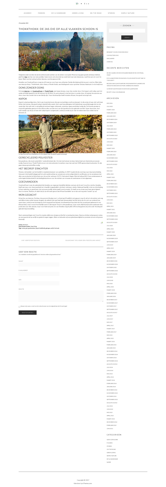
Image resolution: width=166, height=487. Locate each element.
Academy (28, 13)
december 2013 (112, 390)
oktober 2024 (111, 122)
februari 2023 (111, 151)
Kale (75, 483)
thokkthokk (42, 228)
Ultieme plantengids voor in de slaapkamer (122, 89)
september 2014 (112, 361)
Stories (111, 13)
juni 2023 (110, 142)
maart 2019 (111, 251)
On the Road (96, 13)
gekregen (48, 228)
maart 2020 (111, 232)
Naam (21, 261)
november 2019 (112, 238)
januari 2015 (111, 348)
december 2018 (112, 261)
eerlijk (52, 228)
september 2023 (112, 135)
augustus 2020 (112, 222)
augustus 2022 (112, 164)
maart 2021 (111, 209)
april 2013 (110, 415)
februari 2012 (111, 425)
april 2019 (110, 248)
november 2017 (112, 303)
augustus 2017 (112, 312)
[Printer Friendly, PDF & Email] (102, 223)
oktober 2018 (111, 267)
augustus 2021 (112, 196)
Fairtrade (56, 228)
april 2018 (110, 287)
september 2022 (112, 161)
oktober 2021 (111, 190)
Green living (78, 13)
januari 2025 (111, 116)
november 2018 (112, 264)
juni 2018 (110, 280)
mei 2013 (109, 412)
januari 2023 (111, 155)
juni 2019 (110, 245)
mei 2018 (109, 283)
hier (26, 77)
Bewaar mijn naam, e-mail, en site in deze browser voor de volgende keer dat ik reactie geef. (44, 306)
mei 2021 (109, 203)
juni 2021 (110, 200)
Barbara (25, 224)
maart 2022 (111, 177)
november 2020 (112, 216)
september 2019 (112, 242)
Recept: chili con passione (116, 92)
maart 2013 (111, 419)
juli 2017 (110, 316)
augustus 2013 (112, 403)
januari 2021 (111, 213)
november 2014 (112, 354)
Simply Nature (127, 13)
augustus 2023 (112, 138)
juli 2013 (110, 406)
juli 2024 (110, 126)
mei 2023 (109, 145)
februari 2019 (111, 254)
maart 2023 (111, 148)
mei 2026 (109, 103)
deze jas (27, 91)
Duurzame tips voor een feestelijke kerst (83, 240)
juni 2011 (110, 428)
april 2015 (110, 338)
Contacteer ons (112, 55)
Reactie (21, 289)
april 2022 (110, 174)
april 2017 (110, 325)
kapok (37, 228)
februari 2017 (111, 332)
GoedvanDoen (37, 91)
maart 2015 (111, 341)
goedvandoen (31, 228)
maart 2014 (111, 380)
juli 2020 (110, 225)
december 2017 (112, 299)
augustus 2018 (112, 274)
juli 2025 (110, 106)
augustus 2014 (112, 364)
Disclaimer (110, 58)
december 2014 (112, 351)
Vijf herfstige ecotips (30, 240)
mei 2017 (109, 322)
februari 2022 (111, 180)
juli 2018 (110, 277)
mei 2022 (109, 171)
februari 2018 (111, 293)
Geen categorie (112, 439)
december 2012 (112, 422)
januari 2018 (111, 296)
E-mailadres (23, 270)
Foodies (41, 13)
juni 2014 (110, 370)
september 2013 (112, 399)
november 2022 (112, 158)
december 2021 (112, 184)
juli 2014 (110, 367)
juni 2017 (110, 319)
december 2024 (112, 119)
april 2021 (110, 206)
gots (27, 228)
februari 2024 (111, 129)
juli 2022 (110, 167)
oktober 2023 (111, 132)
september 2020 (112, 219)
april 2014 (110, 377)
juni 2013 (110, 409)
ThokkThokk (49, 91)
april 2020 (110, 229)
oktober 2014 (111, 357)
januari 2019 (111, 258)
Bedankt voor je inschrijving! (117, 52)
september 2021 (112, 193)
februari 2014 (111, 383)
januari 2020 (111, 235)
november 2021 (112, 187)
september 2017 (112, 309)
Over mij (110, 62)
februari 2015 (111, 345)
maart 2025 (111, 110)
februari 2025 (111, 113)
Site (20, 280)
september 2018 (112, 271)
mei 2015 (109, 335)
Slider (109, 462)
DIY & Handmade (58, 13)
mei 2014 (109, 374)
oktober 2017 (111, 306)
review (23, 228)
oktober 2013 (111, 396)
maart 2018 (111, 290)
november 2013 (112, 393)
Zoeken (127, 37)
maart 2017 (111, 328)
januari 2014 (111, 386)
